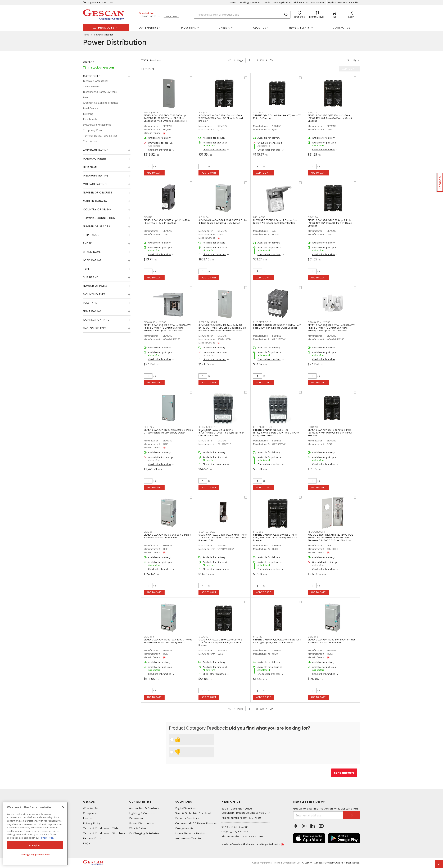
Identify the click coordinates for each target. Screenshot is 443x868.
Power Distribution (141, 823)
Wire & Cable (137, 828)
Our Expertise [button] (148, 27)
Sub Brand (91, 277)
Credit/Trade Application (277, 2)
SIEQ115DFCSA (206, 531)
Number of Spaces (96, 226)
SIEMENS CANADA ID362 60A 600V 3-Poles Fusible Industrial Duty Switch (331, 641)
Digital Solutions (185, 808)
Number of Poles (95, 286)
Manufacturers (95, 158)
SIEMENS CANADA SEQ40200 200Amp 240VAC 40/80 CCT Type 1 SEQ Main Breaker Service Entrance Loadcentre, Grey (166, 119)
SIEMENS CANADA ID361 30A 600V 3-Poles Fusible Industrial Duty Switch (167, 536)
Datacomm (136, 818)
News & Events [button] (299, 27)
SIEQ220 (203, 112)
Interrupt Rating (96, 175)
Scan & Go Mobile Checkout (193, 813)
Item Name (90, 167)
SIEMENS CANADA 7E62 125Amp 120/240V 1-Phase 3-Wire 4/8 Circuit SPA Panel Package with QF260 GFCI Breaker (168, 328)
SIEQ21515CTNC (262, 322)
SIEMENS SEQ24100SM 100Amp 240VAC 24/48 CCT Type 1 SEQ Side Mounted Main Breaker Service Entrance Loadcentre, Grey (222, 329)
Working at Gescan (250, 2)
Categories (91, 76)
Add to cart (154, 172)
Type (86, 269)
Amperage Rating (96, 150)
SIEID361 (148, 531)
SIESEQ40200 (151, 112)
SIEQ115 (148, 217)
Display (88, 62)
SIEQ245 (258, 112)
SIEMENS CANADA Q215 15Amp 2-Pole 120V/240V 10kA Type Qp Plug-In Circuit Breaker (330, 118)
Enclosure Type (94, 328)
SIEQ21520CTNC (208, 427)
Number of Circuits (97, 192)
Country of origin (97, 209)
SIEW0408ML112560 (155, 322)
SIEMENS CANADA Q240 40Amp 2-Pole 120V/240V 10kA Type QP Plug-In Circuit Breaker (330, 432)
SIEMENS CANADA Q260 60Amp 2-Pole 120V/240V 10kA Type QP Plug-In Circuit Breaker (275, 537)
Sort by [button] (351, 60)
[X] (63, 807)
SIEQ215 (312, 112)
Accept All (35, 845)
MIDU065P (259, 217)
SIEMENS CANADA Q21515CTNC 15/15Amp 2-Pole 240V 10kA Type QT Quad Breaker (277, 326)
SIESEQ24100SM (207, 322)
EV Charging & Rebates (144, 833)
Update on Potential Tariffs (343, 2)
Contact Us (341, 27)
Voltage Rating (95, 184)
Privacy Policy (92, 823)
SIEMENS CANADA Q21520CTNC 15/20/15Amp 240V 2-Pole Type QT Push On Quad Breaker (221, 432)
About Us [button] (259, 27)
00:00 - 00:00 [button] (149, 16)
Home (86, 34)
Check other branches (159, 149)
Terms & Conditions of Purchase (104, 833)
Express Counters (187, 818)
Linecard (88, 818)
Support (91, 2)
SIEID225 (149, 427)
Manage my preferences (35, 854)
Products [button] (106, 27)
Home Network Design (190, 833)
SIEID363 (149, 636)
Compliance (90, 813)
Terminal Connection (99, 218)
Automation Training (188, 838)
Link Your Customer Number (309, 2)
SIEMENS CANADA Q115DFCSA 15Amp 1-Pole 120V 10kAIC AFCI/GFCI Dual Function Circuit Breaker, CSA (222, 537)
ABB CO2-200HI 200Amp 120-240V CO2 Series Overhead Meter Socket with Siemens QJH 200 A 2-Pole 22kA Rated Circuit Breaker (330, 539)
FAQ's (86, 843)
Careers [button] (224, 27)
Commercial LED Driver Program (196, 823)
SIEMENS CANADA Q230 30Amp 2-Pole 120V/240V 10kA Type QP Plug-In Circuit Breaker (330, 223)
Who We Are (91, 808)
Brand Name (92, 252)
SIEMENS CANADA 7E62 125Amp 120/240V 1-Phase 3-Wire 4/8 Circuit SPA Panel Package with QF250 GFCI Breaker (332, 328)
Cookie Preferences (262, 863)
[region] (35, 833)
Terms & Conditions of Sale (101, 828)
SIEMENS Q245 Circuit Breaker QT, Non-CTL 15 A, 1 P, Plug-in (277, 117)
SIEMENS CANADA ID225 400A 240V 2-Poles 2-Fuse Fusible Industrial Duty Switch (168, 431)
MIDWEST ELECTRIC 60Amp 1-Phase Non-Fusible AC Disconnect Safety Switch (276, 221)
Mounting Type (94, 294)
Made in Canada (95, 201)
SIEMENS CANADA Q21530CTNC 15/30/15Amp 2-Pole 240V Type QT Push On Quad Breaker (276, 432)
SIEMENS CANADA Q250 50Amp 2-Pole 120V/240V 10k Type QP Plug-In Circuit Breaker (220, 642)
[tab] (106, 62)
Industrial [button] (188, 27)
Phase (87, 243)
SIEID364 (203, 217)
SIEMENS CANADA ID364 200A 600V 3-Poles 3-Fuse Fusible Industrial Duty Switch (223, 221)
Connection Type (96, 320)
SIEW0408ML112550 (319, 322)
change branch (171, 16)
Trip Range (91, 235)
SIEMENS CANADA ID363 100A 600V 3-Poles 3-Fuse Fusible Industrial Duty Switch (168, 641)
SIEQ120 (257, 636)
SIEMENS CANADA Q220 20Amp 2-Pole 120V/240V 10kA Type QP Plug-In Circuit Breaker (220, 118)
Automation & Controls (144, 808)
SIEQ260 (258, 531)
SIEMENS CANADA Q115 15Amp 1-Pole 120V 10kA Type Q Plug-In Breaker (167, 221)
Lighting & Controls (142, 813)
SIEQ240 (313, 427)
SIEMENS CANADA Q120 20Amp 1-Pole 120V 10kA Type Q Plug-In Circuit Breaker (277, 641)
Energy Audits (184, 828)
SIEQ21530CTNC (262, 427)
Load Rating (92, 260)
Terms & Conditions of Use (287, 862)
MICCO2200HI (316, 531)
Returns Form (92, 838)
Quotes (232, 2)
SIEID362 (313, 636)
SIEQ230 (313, 217)
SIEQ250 (203, 636)
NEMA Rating (92, 311)
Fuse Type (90, 303)
